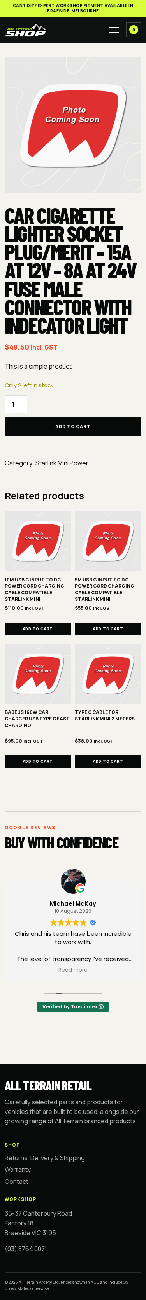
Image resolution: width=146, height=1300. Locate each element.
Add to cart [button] (38, 629)
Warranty (18, 1169)
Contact (16, 1181)
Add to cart (73, 426)
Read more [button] (73, 970)
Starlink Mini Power (61, 463)
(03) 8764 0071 (26, 1248)
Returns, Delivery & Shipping (45, 1158)
